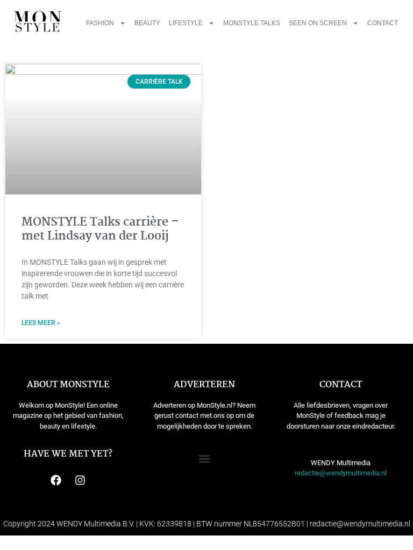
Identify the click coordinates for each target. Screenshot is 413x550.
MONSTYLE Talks (251, 23)
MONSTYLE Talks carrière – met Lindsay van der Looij (100, 229)
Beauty (147, 23)
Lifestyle (186, 23)
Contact (382, 23)
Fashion (100, 23)
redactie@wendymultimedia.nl (341, 473)
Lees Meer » (41, 323)
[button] (204, 459)
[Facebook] (56, 480)
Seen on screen (318, 23)
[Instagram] (80, 480)
